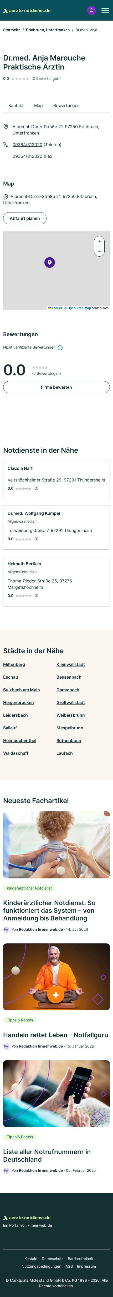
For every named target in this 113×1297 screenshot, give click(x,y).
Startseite (11, 29)
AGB (69, 1266)
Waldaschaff (15, 753)
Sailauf (10, 727)
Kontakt (31, 1258)
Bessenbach (68, 677)
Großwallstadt (70, 702)
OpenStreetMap (79, 307)
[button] (91, 10)
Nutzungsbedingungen (41, 1266)
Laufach (64, 753)
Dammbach (67, 689)
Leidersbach (15, 715)
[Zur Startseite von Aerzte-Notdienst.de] (26, 10)
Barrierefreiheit (80, 1258)
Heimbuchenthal (19, 740)
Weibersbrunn (70, 715)
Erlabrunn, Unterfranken (48, 29)
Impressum (86, 1266)
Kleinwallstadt (70, 664)
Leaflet (56, 307)
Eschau (10, 677)
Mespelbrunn (69, 727)
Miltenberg (14, 664)
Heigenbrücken (18, 702)
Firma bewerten (56, 387)
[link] (56, 480)
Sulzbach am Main (21, 689)
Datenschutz (53, 1258)
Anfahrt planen (25, 218)
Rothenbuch (68, 740)
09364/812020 (27, 144)
